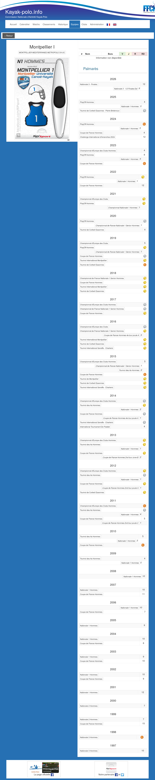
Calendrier (25, 24)
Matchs (36, 24)
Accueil (13, 24)
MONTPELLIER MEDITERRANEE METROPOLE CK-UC (42, 52)
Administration (97, 24)
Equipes (75, 24)
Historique (63, 24)
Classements (49, 24)
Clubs (84, 24)
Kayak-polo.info (23, 11)
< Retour (8, 35)
